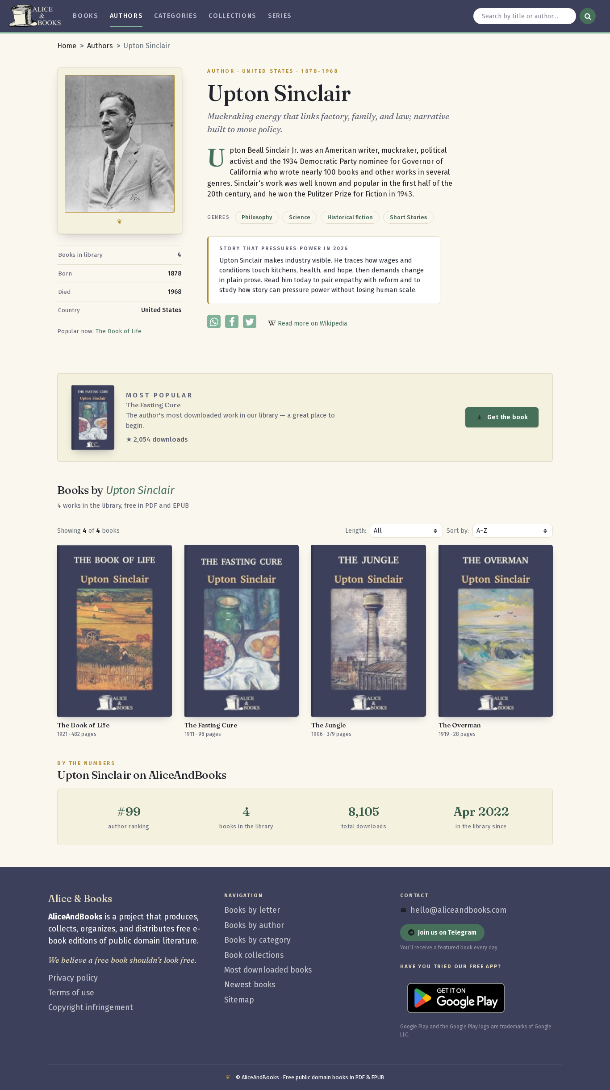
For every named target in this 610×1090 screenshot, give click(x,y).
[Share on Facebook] (231, 321)
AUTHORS (126, 16)
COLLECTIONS (232, 16)
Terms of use (71, 993)
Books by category (257, 940)
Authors (100, 46)
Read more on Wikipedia (311, 323)
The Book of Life (119, 331)
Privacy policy (73, 978)
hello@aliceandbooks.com (458, 910)
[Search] (588, 16)
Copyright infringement (90, 1007)
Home (66, 46)
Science (299, 217)
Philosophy (257, 217)
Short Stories (408, 217)
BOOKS (85, 16)
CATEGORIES (175, 16)
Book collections (254, 955)
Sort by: (458, 531)
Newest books (249, 985)
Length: (355, 531)
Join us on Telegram (447, 932)
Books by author (254, 925)
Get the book (507, 417)
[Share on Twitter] (249, 321)
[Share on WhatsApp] (214, 321)
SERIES (280, 16)
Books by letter (252, 910)
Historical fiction (350, 217)
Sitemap (239, 1000)
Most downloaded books (268, 970)
